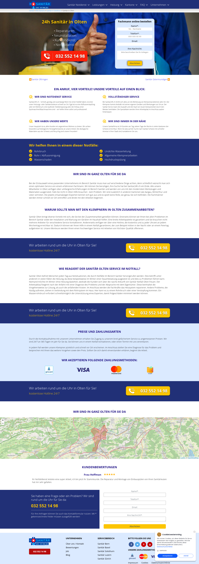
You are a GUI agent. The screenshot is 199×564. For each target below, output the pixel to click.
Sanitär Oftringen (40, 79)
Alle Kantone (40, 10)
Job (67, 551)
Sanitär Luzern (104, 555)
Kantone (129, 4)
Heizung (114, 4)
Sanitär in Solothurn (54, 10)
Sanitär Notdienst (77, 4)
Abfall (186, 556)
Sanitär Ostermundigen (156, 79)
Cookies (144, 562)
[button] (2, 420)
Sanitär (31, 10)
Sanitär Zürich (104, 558)
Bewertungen (72, 547)
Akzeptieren (167, 556)
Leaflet (182, 458)
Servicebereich (106, 538)
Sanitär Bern (103, 543)
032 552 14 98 (70, 56)
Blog (68, 555)
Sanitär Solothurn (106, 551)
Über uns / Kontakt (75, 543)
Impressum (133, 562)
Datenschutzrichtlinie (161, 562)
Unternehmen (74, 538)
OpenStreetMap (193, 458)
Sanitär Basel (104, 547)
